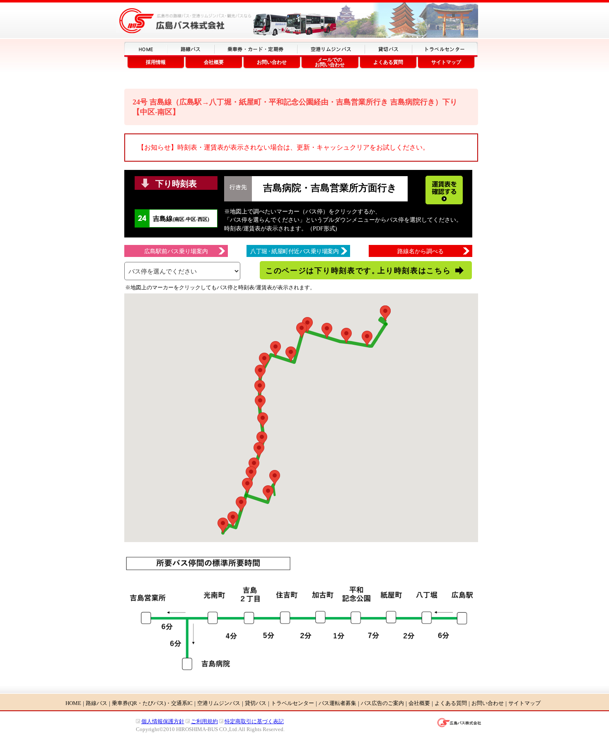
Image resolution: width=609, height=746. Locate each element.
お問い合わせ (272, 62)
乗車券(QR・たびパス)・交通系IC (152, 703)
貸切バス (255, 703)
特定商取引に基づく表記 (254, 721)
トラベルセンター (292, 703)
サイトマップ (446, 62)
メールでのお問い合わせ (330, 62)
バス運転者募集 (337, 703)
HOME (73, 703)
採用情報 (156, 62)
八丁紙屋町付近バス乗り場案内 (294, 251)
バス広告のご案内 (382, 703)
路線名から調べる (420, 251)
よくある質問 (388, 62)
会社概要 (214, 62)
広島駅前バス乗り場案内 (176, 251)
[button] (385, 313)
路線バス (96, 703)
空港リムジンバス (218, 703)
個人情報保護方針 (162, 721)
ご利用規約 (204, 721)
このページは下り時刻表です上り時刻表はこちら (358, 270)
